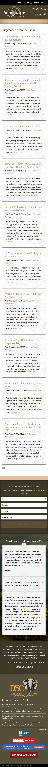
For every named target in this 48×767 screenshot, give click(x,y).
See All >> (42, 730)
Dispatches (8, 46)
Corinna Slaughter (32, 44)
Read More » (37, 711)
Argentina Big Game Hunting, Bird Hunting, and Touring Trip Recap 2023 (23, 427)
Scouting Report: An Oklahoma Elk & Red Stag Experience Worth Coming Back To (23, 83)
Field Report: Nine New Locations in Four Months (17, 704)
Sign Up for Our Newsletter (24, 755)
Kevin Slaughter (32, 90)
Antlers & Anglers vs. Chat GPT (21, 126)
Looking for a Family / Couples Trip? (29, 2)
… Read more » (17, 68)
